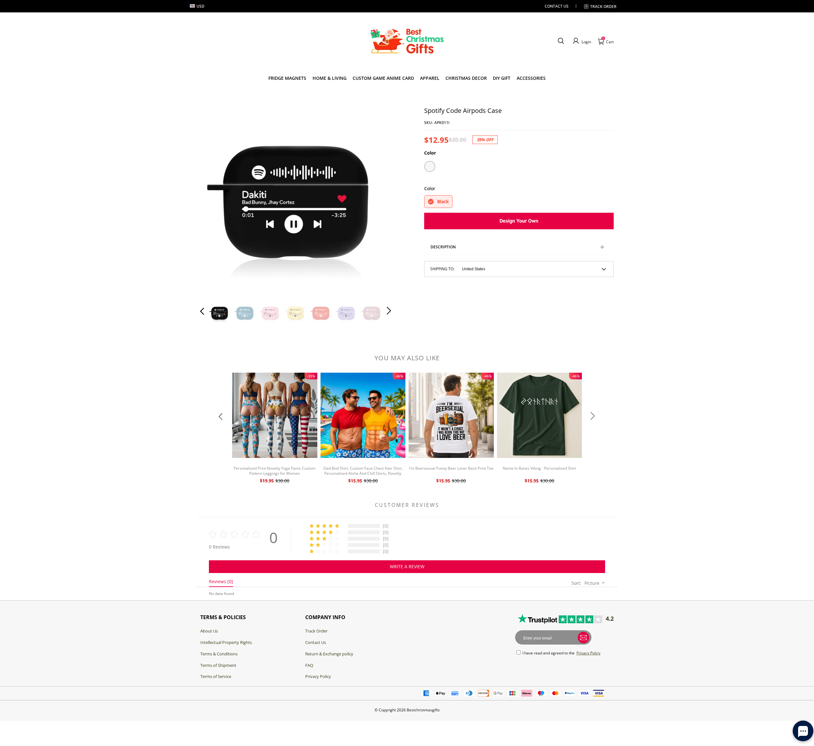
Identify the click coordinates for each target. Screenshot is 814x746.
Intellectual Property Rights (226, 642)
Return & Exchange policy (329, 654)
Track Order (603, 6)
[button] (560, 41)
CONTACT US (557, 6)
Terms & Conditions (219, 654)
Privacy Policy (318, 676)
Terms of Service (215, 676)
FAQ (309, 665)
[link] (287, 78)
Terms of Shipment (218, 665)
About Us (209, 631)
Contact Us (315, 642)
